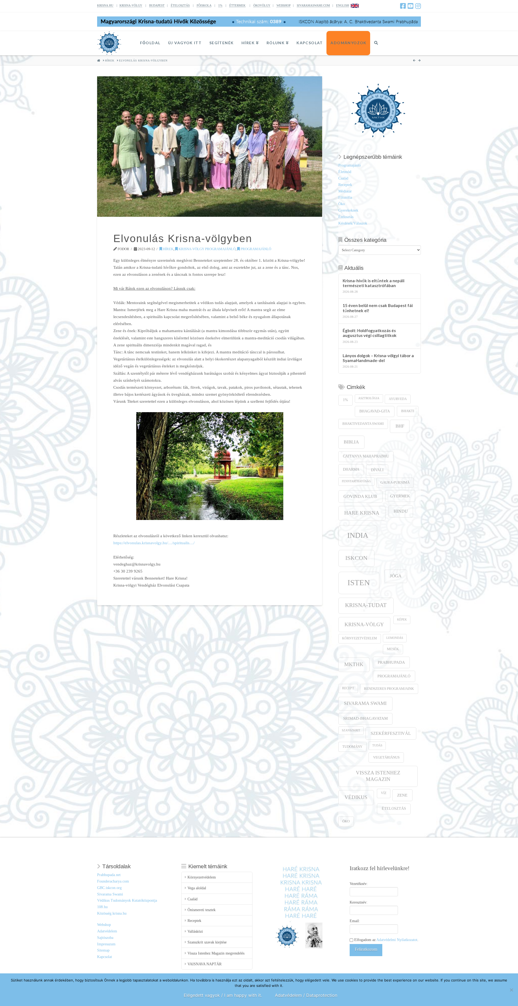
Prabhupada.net (109, 875)
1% (220, 5)
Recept (348, 688)
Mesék (393, 649)
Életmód (344, 172)
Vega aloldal (197, 888)
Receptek (345, 185)
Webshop (104, 925)
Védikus (356, 797)
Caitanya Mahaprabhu (366, 456)
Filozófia (345, 197)
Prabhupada (391, 662)
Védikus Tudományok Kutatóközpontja (127, 900)
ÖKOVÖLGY (261, 5)
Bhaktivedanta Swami (363, 424)
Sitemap (103, 950)
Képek (402, 619)
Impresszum (106, 944)
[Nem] (511, 990)
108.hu (102, 907)
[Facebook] (403, 6)
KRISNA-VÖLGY (131, 5)
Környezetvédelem (359, 638)
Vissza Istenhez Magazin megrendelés (216, 953)
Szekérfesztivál (391, 733)
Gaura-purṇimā (395, 482)
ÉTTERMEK (237, 5)
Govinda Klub (360, 496)
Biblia (351, 442)
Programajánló (255, 249)
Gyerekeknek (348, 210)
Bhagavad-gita (374, 411)
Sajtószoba (105, 938)
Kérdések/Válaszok (352, 223)
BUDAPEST (157, 5)
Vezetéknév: (359, 884)
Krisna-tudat (366, 605)
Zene (402, 795)
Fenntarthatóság (356, 481)
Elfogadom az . (385, 940)
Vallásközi (195, 931)
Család (343, 178)
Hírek (167, 249)
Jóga (395, 575)
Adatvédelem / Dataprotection (306, 995)
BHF (400, 426)
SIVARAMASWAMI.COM (313, 5)
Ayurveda (398, 399)
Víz (383, 793)
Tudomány (352, 747)
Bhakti (407, 411)
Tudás (377, 745)
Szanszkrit (351, 730)
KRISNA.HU (105, 5)
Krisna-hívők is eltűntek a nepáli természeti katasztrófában (373, 283)
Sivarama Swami (365, 703)
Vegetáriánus (386, 757)
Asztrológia (368, 398)
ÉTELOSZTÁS (180, 5)
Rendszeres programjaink (389, 689)
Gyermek (400, 496)
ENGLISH (342, 5)
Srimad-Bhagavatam (365, 718)
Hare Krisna (361, 513)
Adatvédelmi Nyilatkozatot (396, 940)
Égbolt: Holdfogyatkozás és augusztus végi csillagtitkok (370, 333)
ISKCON (356, 558)
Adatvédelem (107, 931)
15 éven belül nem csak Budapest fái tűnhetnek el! (378, 308)
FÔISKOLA (204, 5)
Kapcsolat (104, 957)
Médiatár (345, 191)
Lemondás (394, 637)
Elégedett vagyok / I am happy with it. (223, 995)
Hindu (401, 511)
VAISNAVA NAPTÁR (204, 964)
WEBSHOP (284, 5)
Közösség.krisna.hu (112, 913)
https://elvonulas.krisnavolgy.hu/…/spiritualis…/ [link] (154, 542)
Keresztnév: (358, 902)
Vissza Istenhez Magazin (378, 776)
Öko (341, 204)
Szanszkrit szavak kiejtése (207, 942)
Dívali (377, 470)
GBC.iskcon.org (109, 888)
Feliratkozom (366, 949)
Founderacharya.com (113, 881)
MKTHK (353, 664)
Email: (355, 921)
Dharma (351, 469)
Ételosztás (345, 217)
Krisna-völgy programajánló (207, 249)
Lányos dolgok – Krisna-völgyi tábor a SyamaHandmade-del (378, 358)
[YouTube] (410, 6)
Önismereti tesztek (202, 910)
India (357, 535)
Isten (358, 582)
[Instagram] (418, 6)
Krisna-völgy (364, 624)
